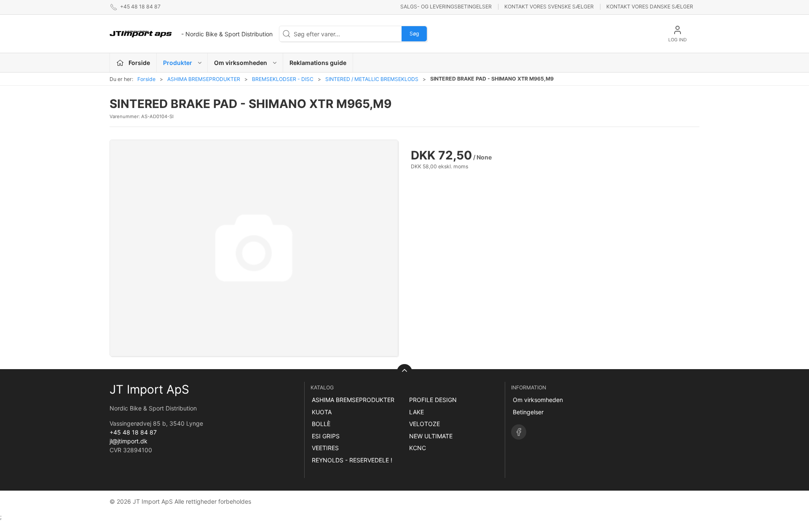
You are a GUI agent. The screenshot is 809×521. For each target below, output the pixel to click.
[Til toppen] (404, 371)
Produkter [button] (177, 62)
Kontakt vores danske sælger (649, 6)
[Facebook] (518, 432)
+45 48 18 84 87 (133, 432)
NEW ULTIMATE (431, 436)
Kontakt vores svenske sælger (549, 6)
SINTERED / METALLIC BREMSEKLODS (371, 79)
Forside (146, 79)
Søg (414, 33)
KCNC (417, 447)
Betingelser (528, 412)
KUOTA (322, 412)
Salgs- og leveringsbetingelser (446, 6)
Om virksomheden (538, 399)
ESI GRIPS (326, 436)
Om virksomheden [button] (240, 62)
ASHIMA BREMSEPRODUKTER (203, 79)
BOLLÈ (321, 423)
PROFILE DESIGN (433, 399)
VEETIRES (325, 447)
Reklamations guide (317, 62)
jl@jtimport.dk (128, 441)
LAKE (416, 412)
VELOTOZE (424, 423)
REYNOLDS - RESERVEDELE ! (352, 460)
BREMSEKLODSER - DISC (282, 79)
